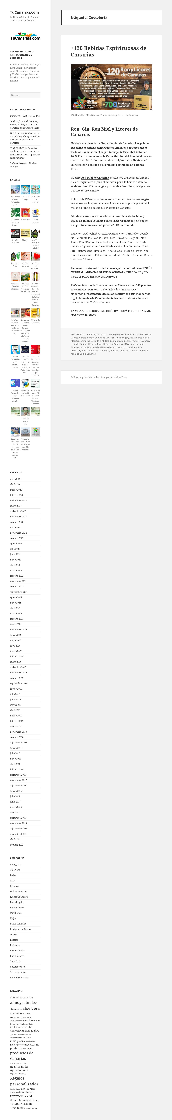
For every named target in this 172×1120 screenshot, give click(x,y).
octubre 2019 (17, 678)
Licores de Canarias (24, 1034)
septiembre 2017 (18, 785)
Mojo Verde (23, 1044)
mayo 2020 (15, 640)
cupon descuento (30, 1020)
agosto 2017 (16, 790)
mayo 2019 (15, 704)
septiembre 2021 (18, 591)
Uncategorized (17, 966)
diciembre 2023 (18, 511)
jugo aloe (13, 1034)
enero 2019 (16, 726)
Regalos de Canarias (19, 1070)
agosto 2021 (16, 597)
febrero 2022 (16, 575)
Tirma (35, 1100)
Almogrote (15, 864)
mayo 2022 (15, 559)
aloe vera (31, 1008)
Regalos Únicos (15, 1089)
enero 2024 (16, 505)
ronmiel (16, 1096)
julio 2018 (15, 753)
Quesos (13, 934)
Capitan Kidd (116, 340)
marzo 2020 (16, 651)
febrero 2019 (16, 721)
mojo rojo (29, 1041)
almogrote (19, 1002)
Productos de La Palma (18, 1063)
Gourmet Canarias (20, 1030)
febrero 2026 (16, 495)
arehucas (16, 1013)
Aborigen (123, 337)
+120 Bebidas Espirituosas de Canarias (108, 51)
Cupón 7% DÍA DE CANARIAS (25, 115)
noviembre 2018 (18, 731)
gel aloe (28, 1027)
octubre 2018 (17, 737)
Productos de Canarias (21, 929)
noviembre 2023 (18, 516)
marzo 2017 (16, 807)
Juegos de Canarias (19, 896)
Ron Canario (14, 1092)
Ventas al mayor (18, 972)
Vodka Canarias (88, 353)
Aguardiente (135, 337)
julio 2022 (15, 548)
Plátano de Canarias (110, 347)
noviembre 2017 (18, 780)
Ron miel (27, 1096)
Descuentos (15, 1024)
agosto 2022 (16, 543)
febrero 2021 (16, 618)
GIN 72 (138, 340)
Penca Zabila (34, 1045)
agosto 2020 (16, 634)
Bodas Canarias (17, 1017)
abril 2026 (15, 484)
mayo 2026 (15, 479)
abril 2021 (15, 608)
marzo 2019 (16, 715)
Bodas (13, 875)
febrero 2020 (16, 656)
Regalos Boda (19, 1066)
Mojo (28, 1037)
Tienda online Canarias (20, 1100)
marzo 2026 (16, 489)
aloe (33, 1002)
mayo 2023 (15, 527)
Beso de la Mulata (100, 340)
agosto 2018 (16, 747)
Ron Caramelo (102, 350)
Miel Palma (16, 912)
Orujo (83, 347)
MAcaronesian (131, 344)
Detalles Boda (27, 1024)
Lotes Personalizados (17, 1038)
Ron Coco (115, 350)
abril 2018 (15, 764)
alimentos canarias (21, 997)
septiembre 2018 (18, 742)
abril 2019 (15, 710)
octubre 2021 (17, 586)
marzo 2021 (16, 613)
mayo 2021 (15, 602)
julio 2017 (15, 796)
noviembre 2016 (18, 823)
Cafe (12, 880)
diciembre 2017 (18, 774)
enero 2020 (16, 661)
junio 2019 (15, 699)
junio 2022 (15, 554)
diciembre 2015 (18, 834)
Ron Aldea (30, 1089)
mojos (13, 1044)
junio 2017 (15, 801)
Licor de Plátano (79, 344)
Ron (23, 1088)
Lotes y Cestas (17, 907)
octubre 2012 (17, 844)
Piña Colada (93, 347)
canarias (28, 1017)
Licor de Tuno (95, 344)
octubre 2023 (17, 522)
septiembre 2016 (18, 828)
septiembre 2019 (18, 683)
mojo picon (17, 1041)
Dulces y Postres (18, 891)
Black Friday (27, 1014)
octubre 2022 (17, 538)
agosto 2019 (16, 688)
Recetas (14, 939)
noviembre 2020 (18, 629)
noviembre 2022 (18, 532)
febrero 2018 (16, 769)
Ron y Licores (17, 955)
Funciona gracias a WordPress (111, 377)
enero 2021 (16, 624)
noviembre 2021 (18, 581)
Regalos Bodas (17, 950)
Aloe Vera (15, 869)
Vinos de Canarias (19, 977)
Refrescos (15, 945)
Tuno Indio (15, 961)
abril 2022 (15, 565)
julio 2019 (15, 694)
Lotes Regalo (16, 902)
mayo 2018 (15, 758)
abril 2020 (15, 645)
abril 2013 (15, 839)
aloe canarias (16, 1009)
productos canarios (22, 1048)
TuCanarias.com (24, 12)
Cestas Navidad (15, 1021)
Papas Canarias (18, 923)
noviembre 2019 (18, 672)
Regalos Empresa (18, 1073)
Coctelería (129, 340)
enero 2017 (16, 812)
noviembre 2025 (18, 500)
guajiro (35, 1030)
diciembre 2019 (18, 667)
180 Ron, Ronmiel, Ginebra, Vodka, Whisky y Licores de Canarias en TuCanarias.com (24, 124)
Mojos (13, 918)
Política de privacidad (82, 377)
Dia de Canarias (17, 1027)
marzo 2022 (16, 570)
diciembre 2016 (18, 817)
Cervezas (14, 886)
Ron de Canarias (26, 1092)
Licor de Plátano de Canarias (92, 199)
